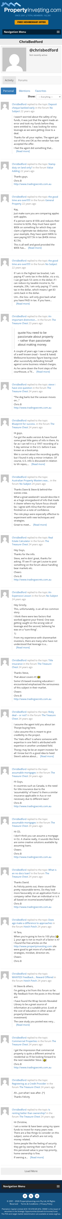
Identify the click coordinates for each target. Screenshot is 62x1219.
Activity (9, 80)
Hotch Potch (30, 926)
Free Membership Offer (31, 22)
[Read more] (23, 151)
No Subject (51, 264)
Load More (31, 1171)
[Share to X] (31, 1196)
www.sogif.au (54, 1214)
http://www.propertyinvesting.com (33, 946)
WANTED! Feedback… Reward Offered (32, 977)
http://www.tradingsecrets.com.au (32, 184)
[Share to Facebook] (25, 1196)
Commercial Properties (24, 1041)
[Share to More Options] (37, 1196)
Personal (8, 91)
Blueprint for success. (23, 423)
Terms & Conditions (29, 1204)
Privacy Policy (46, 1204)
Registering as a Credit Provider (29, 1083)
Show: (32, 96)
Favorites (40, 91)
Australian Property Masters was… (30, 480)
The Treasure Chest (29, 1087)
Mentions (24, 91)
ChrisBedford (19, 104)
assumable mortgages (24, 772)
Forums (23, 80)
